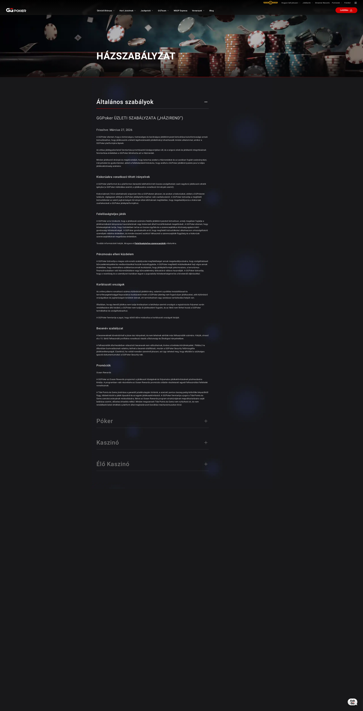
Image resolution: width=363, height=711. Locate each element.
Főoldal (347, 3)
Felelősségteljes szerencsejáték (150, 243)
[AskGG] (352, 702)
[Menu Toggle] (355, 3)
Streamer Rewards (322, 3)
